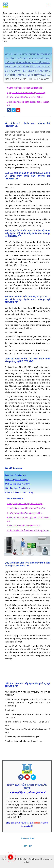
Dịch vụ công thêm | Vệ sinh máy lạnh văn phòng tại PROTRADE (28, 71)
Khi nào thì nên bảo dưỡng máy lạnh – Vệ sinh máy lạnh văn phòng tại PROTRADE (28, 67)
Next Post (27, 846)
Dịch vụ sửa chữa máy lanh (17, 484)
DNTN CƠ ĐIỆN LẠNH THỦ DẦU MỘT (27, 786)
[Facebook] (21, 777)
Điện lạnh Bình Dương (15, 475)
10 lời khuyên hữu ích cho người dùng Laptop (28, 530)
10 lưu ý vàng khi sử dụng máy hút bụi (24, 97)
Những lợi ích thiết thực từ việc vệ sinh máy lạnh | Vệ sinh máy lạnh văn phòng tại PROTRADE (28, 62)
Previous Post (27, 838)
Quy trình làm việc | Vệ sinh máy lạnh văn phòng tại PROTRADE (28, 75)
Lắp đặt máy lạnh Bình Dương (19, 492)
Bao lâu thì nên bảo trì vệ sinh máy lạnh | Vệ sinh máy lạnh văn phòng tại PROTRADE (28, 58)
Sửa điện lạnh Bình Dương (17, 488)
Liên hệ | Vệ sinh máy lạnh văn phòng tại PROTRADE (28, 79)
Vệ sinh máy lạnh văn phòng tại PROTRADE (28, 54)
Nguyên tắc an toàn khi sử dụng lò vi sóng (26, 92)
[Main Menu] (48, 5)
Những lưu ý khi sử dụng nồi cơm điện (24, 88)
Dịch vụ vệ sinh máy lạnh (16, 480)
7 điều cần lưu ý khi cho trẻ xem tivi (23, 525)
